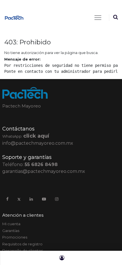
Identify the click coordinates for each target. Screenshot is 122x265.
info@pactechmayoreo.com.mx (37, 143)
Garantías (10, 230)
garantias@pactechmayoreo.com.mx (43, 171)
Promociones (14, 237)
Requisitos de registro (22, 244)
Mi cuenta (11, 223)
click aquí (36, 136)
